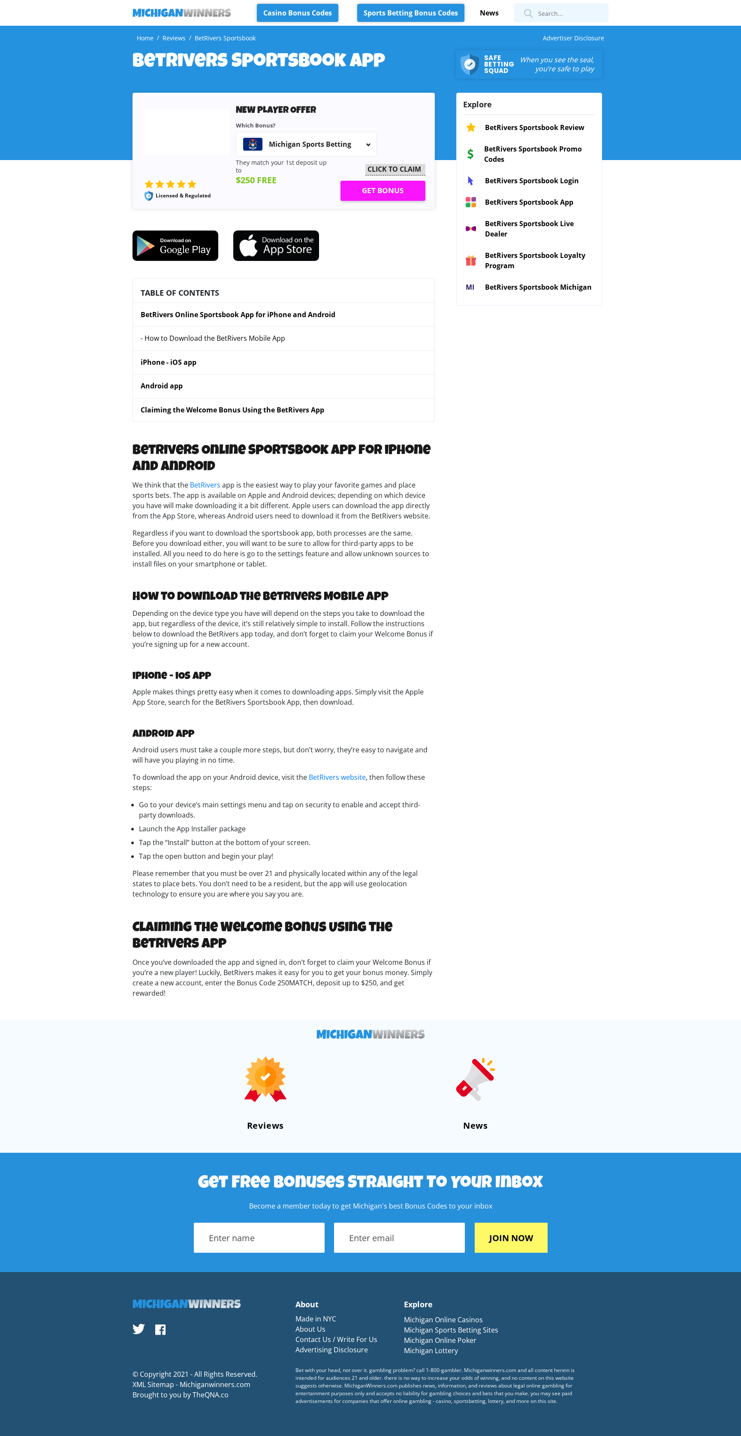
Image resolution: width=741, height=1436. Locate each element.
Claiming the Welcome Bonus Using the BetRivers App (232, 410)
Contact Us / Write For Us (336, 1339)
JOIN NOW (511, 1238)
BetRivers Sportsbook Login (532, 180)
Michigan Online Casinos (443, 1319)
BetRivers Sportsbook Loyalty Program (535, 260)
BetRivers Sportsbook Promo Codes (533, 154)
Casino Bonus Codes (297, 13)
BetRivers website (337, 777)
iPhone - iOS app (168, 362)
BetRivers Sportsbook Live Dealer (529, 229)
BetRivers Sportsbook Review (534, 127)
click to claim (394, 169)
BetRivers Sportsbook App (529, 202)
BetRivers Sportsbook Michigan (538, 287)
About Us (310, 1329)
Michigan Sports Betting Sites (451, 1330)
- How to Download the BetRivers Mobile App (213, 338)
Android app (162, 386)
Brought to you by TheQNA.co (181, 1395)
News (489, 13)
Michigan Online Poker (440, 1340)
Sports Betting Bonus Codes (411, 13)
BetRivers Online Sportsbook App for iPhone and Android (238, 314)
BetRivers (205, 485)
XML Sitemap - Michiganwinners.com (191, 1384)
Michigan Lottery (431, 1350)
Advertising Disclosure (331, 1349)
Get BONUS (383, 190)
